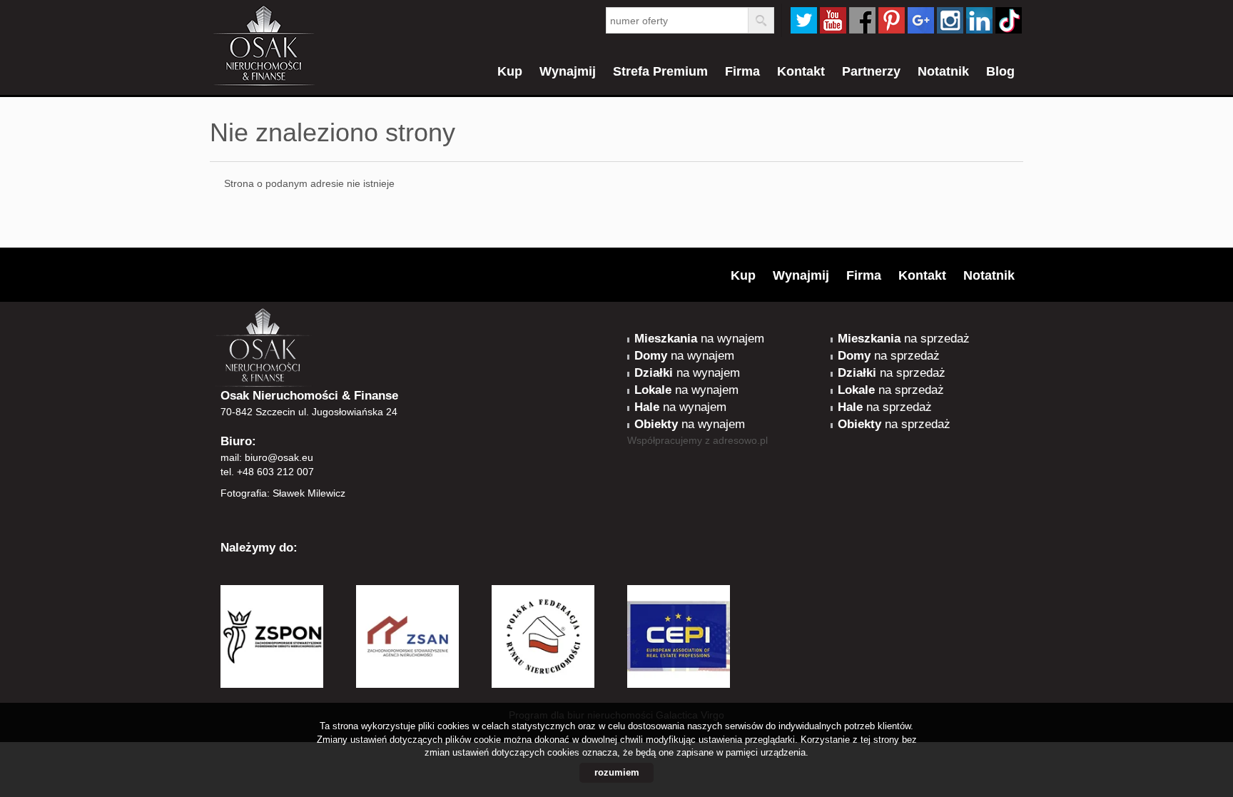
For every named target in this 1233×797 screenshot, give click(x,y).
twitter (804, 20)
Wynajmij (567, 71)
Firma (742, 71)
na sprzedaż (904, 338)
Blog (1000, 71)
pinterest (891, 20)
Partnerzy (871, 71)
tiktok (1008, 20)
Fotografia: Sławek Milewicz (282, 493)
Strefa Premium (660, 71)
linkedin (979, 20)
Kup (509, 71)
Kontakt (801, 71)
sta (950, 20)
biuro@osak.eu (279, 457)
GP (921, 20)
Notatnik (943, 71)
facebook (862, 20)
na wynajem (699, 338)
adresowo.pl (740, 440)
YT (833, 20)
